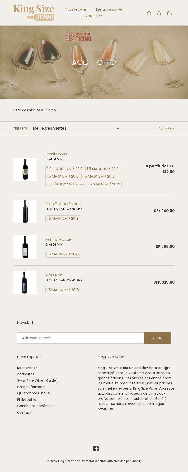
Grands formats (30, 386)
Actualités (25, 374)
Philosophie (26, 399)
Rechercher (27, 367)
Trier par (20, 129)
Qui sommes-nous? (34, 393)
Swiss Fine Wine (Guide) (37, 380)
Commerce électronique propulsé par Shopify (110, 461)
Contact (24, 412)
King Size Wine (68, 461)
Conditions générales (35, 405)
